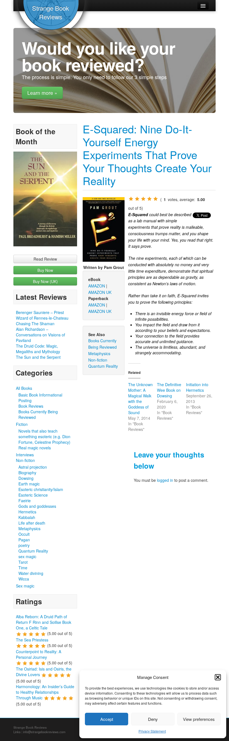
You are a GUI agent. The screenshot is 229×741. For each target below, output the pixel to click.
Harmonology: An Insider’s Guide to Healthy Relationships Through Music (45, 692)
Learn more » (42, 92)
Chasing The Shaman (35, 323)
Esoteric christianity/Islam (40, 489)
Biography (27, 472)
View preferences (199, 719)
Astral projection (32, 467)
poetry (24, 545)
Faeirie (24, 500)
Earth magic (29, 484)
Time (22, 567)
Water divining (30, 573)
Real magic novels (34, 447)
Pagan (24, 539)
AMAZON (96, 286)
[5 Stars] (155, 199)
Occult (24, 534)
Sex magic (25, 586)
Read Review (45, 259)
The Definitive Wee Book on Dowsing (169, 390)
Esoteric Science (33, 495)
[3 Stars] (143, 199)
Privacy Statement (152, 731)
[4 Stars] (149, 199)
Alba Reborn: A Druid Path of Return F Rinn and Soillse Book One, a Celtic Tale (43, 622)
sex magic (27, 556)
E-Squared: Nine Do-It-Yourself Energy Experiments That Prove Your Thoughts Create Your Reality (147, 154)
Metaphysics (29, 528)
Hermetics (27, 512)
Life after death (31, 523)
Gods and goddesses (37, 506)
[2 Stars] (137, 199)
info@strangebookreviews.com (44, 732)
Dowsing (26, 478)
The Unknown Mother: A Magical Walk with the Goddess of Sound (140, 398)
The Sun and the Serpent (38, 357)
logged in (165, 480)
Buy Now (45, 270)
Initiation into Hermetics (197, 387)
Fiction (22, 424)
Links (17, 732)
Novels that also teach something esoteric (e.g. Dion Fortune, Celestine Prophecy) (44, 436)
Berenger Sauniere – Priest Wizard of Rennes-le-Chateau (42, 315)
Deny (153, 719)
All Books (24, 388)
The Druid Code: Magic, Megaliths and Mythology (38, 348)
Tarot (23, 562)
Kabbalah (26, 517)
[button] (218, 677)
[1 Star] (131, 199)
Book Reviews (30, 406)
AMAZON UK (99, 292)
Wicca (23, 579)
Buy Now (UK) (45, 281)
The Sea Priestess (32, 640)
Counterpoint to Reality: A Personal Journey (38, 654)
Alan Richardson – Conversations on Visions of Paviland (40, 334)
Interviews (25, 454)
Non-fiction (25, 460)
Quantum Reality (33, 551)
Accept (106, 719)
